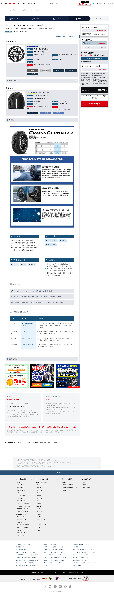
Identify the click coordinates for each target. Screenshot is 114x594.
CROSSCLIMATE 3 (27, 344)
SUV (24, 264)
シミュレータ (53, 3)
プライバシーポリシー (51, 572)
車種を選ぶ (30, 10)
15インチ (34, 59)
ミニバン (15, 264)
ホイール (32, 3)
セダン (33, 264)
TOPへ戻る (58, 472)
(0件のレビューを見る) (64, 109)
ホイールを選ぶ (22, 10)
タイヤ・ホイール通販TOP (11, 10)
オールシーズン (52, 241)
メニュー (40, 3)
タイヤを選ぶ (37, 10)
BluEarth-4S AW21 (27, 338)
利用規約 (40, 572)
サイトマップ (63, 572)
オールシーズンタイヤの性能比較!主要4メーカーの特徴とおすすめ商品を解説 (37, 297)
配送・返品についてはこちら (17, 406)
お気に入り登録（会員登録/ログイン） (68, 36)
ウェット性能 (51, 244)
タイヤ (21, 3)
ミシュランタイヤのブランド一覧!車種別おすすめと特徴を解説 (33, 291)
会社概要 (33, 572)
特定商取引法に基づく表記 (76, 572)
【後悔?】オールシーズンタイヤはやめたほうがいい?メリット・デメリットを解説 (39, 302)
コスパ (64, 241)
